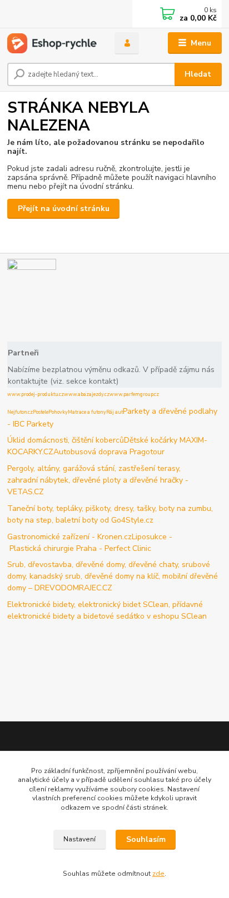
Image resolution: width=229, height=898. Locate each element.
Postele (40, 412)
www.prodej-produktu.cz (35, 394)
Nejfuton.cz (20, 412)
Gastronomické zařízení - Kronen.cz (69, 536)
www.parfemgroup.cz (134, 394)
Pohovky (58, 412)
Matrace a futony (87, 412)
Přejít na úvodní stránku (63, 208)
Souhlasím (146, 839)
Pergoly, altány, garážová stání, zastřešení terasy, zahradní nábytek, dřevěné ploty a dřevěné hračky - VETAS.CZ (97, 480)
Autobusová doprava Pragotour (109, 452)
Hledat (198, 74)
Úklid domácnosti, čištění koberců (65, 440)
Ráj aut (114, 412)
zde (158, 873)
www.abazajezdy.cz (86, 394)
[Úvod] (52, 43)
